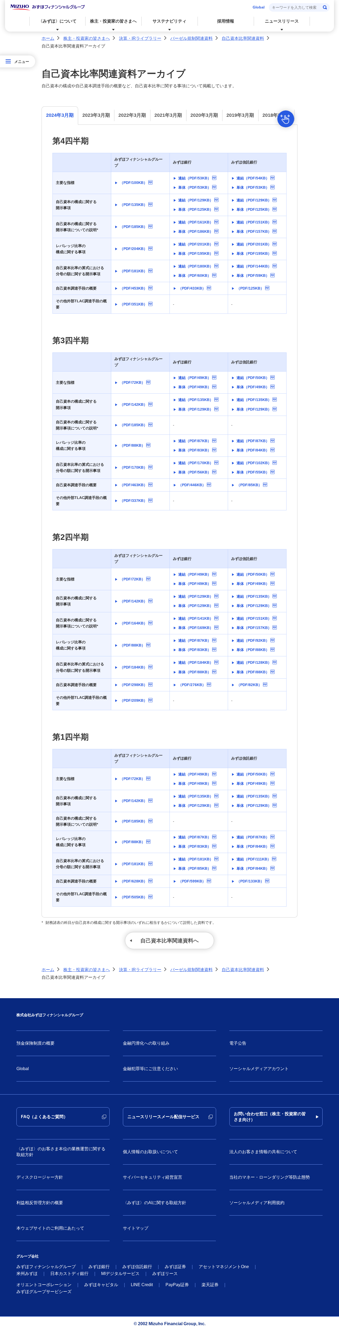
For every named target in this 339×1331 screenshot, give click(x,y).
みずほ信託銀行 (137, 1266)
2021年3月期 (168, 115)
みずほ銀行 (99, 1266)
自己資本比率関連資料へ (169, 941)
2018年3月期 (276, 115)
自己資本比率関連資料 (243, 38)
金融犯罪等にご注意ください (150, 1068)
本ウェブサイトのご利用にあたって (50, 1228)
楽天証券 (210, 1284)
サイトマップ (135, 1228)
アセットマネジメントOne (224, 1266)
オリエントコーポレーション (44, 1284)
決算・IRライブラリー (140, 38)
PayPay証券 (177, 1284)
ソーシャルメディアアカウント (259, 1068)
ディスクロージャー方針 (39, 1177)
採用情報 (225, 21)
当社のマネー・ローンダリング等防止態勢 (269, 1177)
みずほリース (165, 1273)
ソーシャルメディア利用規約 (256, 1202)
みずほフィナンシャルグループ (46, 1266)
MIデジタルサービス (120, 1273)
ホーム (48, 38)
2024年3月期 (60, 115)
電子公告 (237, 1043)
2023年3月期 (96, 115)
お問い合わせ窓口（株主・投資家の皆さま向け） (270, 1117)
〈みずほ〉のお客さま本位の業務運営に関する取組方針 (60, 1152)
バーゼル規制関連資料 (191, 38)
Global (259, 7)
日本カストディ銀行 (69, 1273)
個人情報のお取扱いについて (150, 1151)
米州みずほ (27, 1273)
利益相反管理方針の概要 (39, 1202)
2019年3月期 (240, 115)
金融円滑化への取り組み (146, 1043)
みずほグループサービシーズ (44, 1291)
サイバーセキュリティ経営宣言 (152, 1177)
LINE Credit (142, 1284)
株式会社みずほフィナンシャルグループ (49, 1015)
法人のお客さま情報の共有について (263, 1151)
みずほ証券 (175, 1266)
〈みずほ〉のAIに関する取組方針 (154, 1202)
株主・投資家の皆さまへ (86, 38)
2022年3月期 (132, 115)
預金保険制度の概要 (35, 1043)
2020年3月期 (204, 115)
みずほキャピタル (101, 1284)
